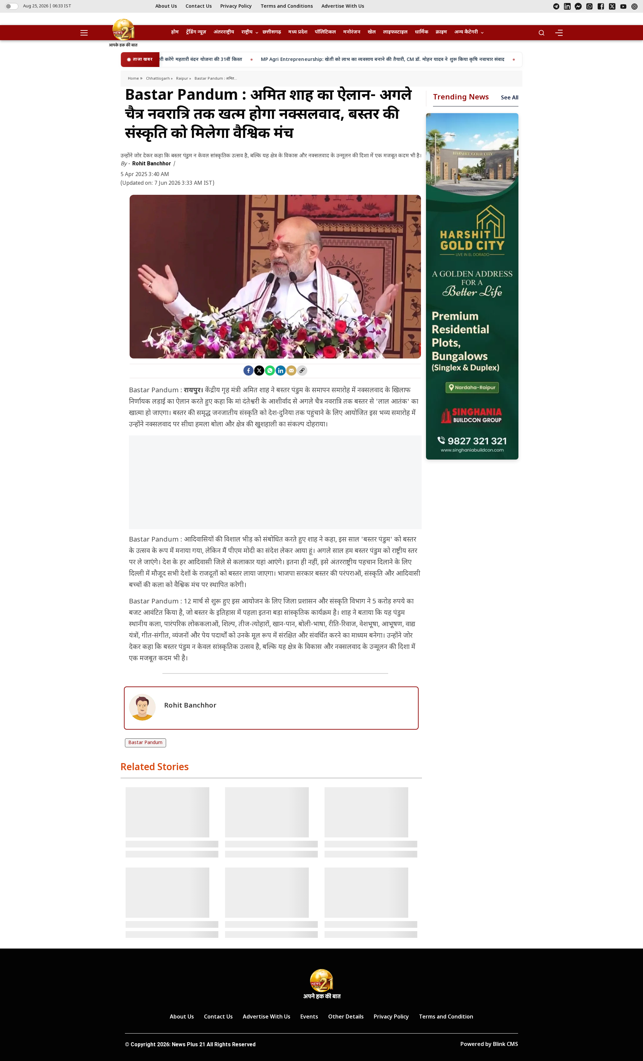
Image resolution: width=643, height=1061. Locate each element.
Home (134, 78)
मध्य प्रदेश (297, 32)
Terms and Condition (446, 1017)
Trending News (461, 97)
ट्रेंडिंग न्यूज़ (196, 32)
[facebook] (248, 370)
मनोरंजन (351, 32)
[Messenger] (578, 6)
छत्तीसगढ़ (272, 32)
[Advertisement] (275, 485)
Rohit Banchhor (152, 163)
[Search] (541, 32)
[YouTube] (623, 6)
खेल (372, 32)
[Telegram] (556, 6)
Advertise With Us (343, 6)
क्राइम (441, 32)
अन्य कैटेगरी (466, 32)
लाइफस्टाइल (395, 32)
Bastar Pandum (145, 743)
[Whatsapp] (270, 370)
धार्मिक (421, 32)
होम (175, 32)
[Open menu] (86, 33)
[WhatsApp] (589, 6)
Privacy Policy (236, 6)
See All (509, 98)
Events (309, 1017)
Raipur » (183, 78)
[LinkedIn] (567, 6)
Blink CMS (505, 1044)
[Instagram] (634, 6)
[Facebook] (600, 6)
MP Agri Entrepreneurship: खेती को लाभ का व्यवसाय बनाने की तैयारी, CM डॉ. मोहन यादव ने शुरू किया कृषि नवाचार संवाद (291, 60)
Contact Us (199, 6)
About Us (166, 6)
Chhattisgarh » (159, 78)
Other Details (346, 1017)
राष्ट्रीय (247, 32)
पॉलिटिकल (325, 32)
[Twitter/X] (612, 6)
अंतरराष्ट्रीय (224, 32)
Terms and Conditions (287, 6)
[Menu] (559, 33)
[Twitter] (259, 370)
